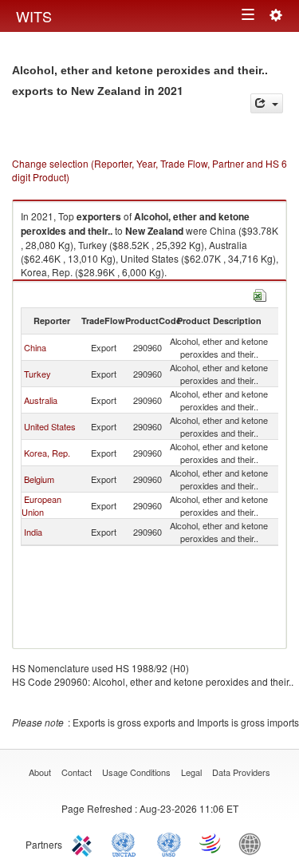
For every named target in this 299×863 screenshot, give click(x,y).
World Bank (253, 843)
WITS (34, 16)
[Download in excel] (260, 293)
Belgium (39, 479)
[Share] (266, 103)
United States (50, 426)
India (33, 531)
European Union (41, 505)
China (35, 347)
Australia (40, 400)
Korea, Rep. (47, 452)
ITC (84, 843)
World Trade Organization (211, 843)
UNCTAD (127, 843)
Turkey (37, 373)
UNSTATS (169, 843)
